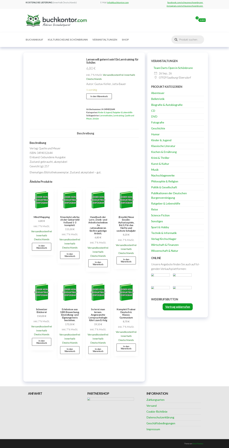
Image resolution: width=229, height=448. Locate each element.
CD (153, 110)
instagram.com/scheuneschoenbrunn (185, 6)
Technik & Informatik (164, 233)
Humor (155, 134)
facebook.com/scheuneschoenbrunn (185, 2)
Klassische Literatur (163, 146)
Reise (154, 209)
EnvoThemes (198, 444)
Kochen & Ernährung (164, 152)
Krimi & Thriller (160, 157)
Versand (151, 405)
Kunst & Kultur (160, 163)
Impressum (153, 429)
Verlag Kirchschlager (164, 239)
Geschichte (158, 128)
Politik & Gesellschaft (164, 187)
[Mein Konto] (191, 19)
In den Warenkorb (99, 96)
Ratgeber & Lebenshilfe (122, 112)
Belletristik (158, 99)
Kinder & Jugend (105, 112)
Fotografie (157, 122)
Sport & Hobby (160, 227)
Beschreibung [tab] (85, 133)
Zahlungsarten (155, 399)
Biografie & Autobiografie (167, 104)
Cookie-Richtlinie (156, 411)
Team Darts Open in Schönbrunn (173, 68)
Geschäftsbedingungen (160, 423)
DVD (154, 116)
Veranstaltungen (104, 39)
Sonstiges (157, 221)
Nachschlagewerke (163, 175)
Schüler (96, 119)
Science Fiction (160, 215)
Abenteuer (158, 93)
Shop (125, 39)
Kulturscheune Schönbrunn (68, 39)
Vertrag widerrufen (177, 306)
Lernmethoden (106, 115)
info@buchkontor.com (118, 2)
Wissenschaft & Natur (164, 250)
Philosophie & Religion (164, 181)
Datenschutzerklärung (160, 417)
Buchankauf (34, 39)
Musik (155, 169)
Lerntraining (118, 115)
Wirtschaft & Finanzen (165, 244)
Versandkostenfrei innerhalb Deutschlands (41, 235)
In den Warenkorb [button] (41, 246)
